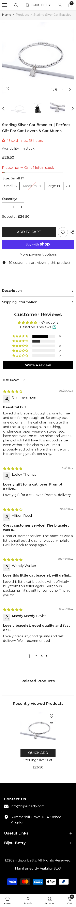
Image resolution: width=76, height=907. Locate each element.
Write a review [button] (38, 365)
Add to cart (29, 232)
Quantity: (9, 199)
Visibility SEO (50, 868)
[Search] (16, 5)
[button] (62, 89)
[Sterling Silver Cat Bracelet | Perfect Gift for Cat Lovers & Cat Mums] (38, 729)
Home (6, 15)
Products (22, 15)
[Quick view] (51, 723)
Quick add (38, 753)
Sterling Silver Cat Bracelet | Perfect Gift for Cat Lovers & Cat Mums (38, 760)
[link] (27, 900)
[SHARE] (71, 232)
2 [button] (36, 656)
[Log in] (60, 5)
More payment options (38, 254)
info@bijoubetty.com (28, 806)
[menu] (4, 5)
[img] (12, 391)
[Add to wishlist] (63, 232)
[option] (38, 57)
